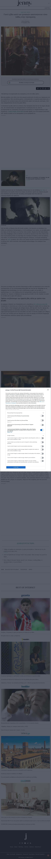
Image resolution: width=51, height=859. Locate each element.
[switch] (42, 416)
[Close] (48, 390)
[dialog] (25, 429)
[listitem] (25, 413)
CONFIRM (15, 467)
